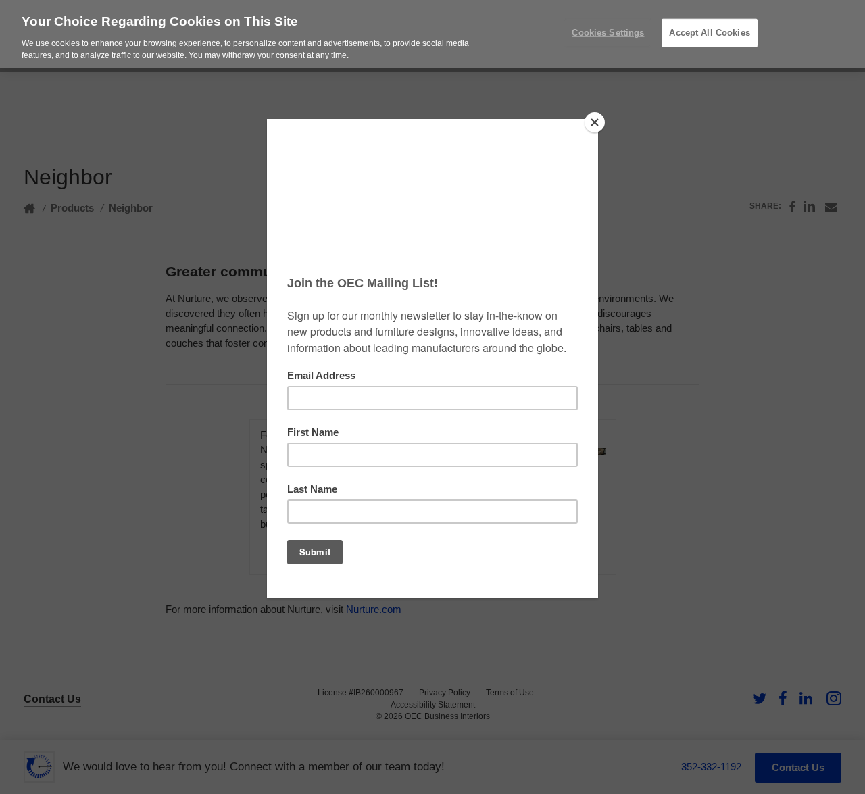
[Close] (595, 122)
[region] (432, 34)
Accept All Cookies (709, 33)
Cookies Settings (608, 33)
